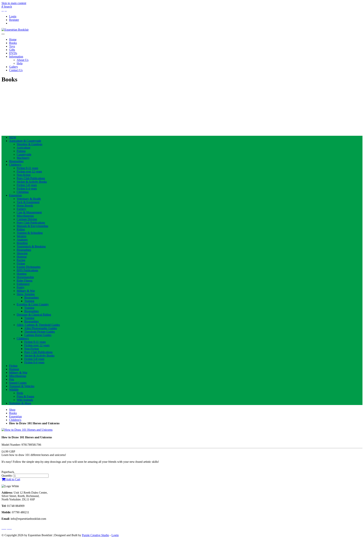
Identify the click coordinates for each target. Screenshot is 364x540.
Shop (12, 409)
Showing (22, 253)
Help (20, 63)
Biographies (16, 161)
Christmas (23, 192)
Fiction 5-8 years (27, 185)
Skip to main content (14, 3)
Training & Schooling (30, 232)
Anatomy (22, 239)
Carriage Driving (27, 219)
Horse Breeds (25, 205)
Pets (11, 379)
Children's (15, 164)
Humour (22, 256)
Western (21, 236)
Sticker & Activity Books (32, 181)
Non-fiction (24, 174)
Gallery (13, 66)
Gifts (12, 49)
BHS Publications (27, 270)
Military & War (26, 290)
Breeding (22, 243)
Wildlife (14, 389)
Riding (21, 229)
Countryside (24, 154)
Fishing (21, 151)
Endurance (23, 284)
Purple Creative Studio (95, 535)
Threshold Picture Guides (39, 331)
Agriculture (23, 147)
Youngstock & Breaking (31, 246)
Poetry (20, 287)
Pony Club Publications (31, 178)
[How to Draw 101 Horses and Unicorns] (27, 429)
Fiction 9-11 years (27, 168)
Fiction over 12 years (29, 171)
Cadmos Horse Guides (37, 335)
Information (16, 56)
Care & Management (29, 212)
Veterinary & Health (29, 198)
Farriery (21, 209)
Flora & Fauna (25, 396)
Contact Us (16, 70)
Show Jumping (26, 294)
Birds (20, 393)
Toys (12, 46)
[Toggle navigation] (3, 34)
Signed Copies (18, 382)
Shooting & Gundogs (29, 144)
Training (29, 301)
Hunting (22, 273)
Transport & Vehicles (21, 386)
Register (14, 19)
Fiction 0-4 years (27, 188)
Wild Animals (25, 399)
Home (12, 39)
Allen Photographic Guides (40, 328)
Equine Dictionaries (28, 266)
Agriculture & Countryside (25, 140)
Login (12, 16)
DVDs (13, 53)
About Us (22, 60)
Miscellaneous (25, 215)
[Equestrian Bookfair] (15, 29)
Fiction (21, 263)
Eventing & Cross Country (33, 304)
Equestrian (15, 195)
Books (13, 42)
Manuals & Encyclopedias (32, 226)
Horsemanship (25, 277)
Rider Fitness (24, 280)
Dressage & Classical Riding (34, 314)
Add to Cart (12, 479)
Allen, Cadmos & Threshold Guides (38, 324)
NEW (12, 137)
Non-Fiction (31, 348)
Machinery (23, 157)
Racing (21, 260)
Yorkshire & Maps (20, 403)
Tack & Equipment (28, 202)
